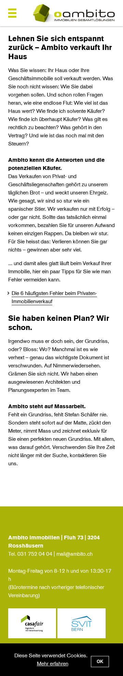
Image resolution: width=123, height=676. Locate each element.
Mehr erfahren (52, 663)
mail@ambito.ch (74, 554)
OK (100, 661)
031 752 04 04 (34, 554)
